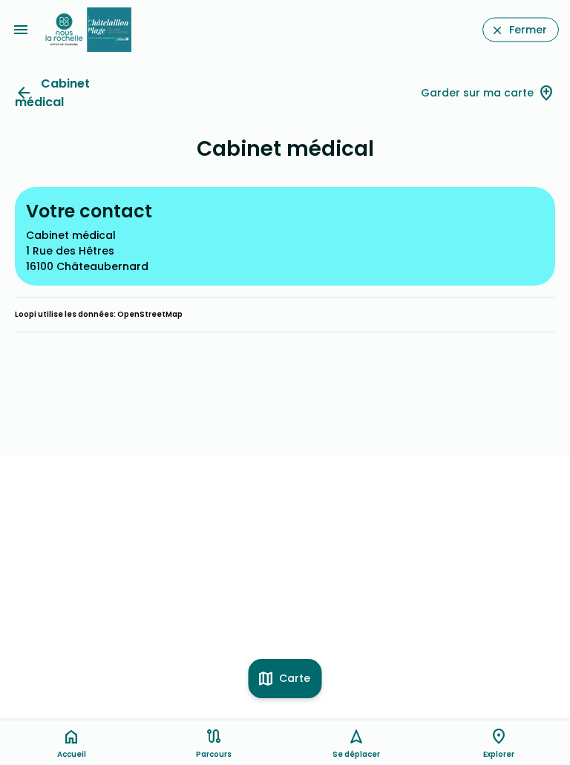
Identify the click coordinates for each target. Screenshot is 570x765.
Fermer (528, 29)
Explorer (498, 754)
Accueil (71, 754)
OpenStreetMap (150, 314)
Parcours (214, 754)
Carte (294, 678)
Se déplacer (356, 754)
